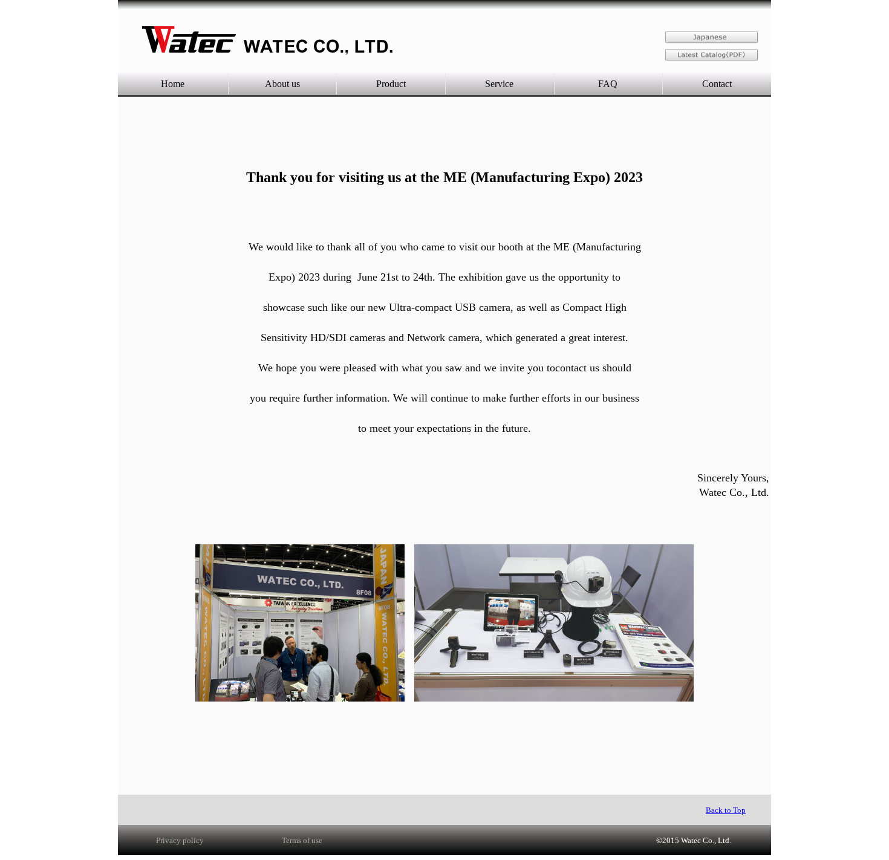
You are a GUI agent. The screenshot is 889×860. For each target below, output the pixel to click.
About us (282, 84)
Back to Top (726, 810)
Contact (717, 84)
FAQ (607, 84)
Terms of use (302, 840)
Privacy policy (180, 840)
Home (172, 84)
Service (499, 84)
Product (391, 84)
